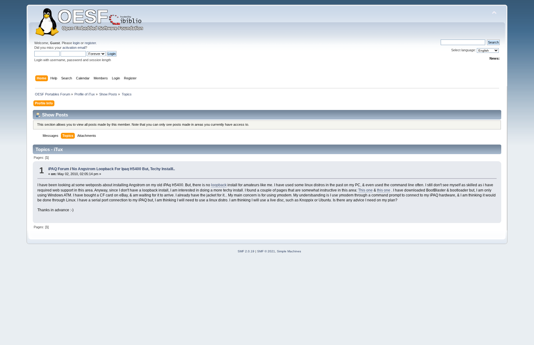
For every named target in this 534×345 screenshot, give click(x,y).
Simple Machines (289, 251)
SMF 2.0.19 (246, 251)
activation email (73, 47)
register (90, 43)
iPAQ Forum (58, 169)
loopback (219, 185)
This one (365, 190)
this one (383, 190)
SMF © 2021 (266, 251)
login (76, 43)
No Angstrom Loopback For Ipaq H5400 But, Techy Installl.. (123, 169)
